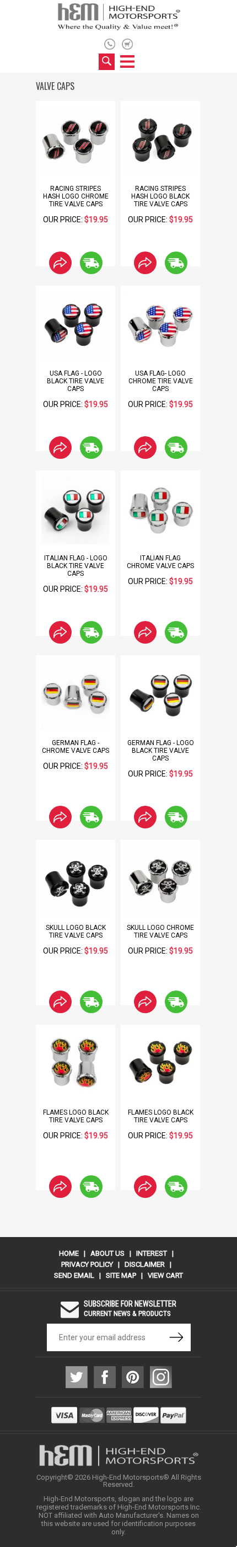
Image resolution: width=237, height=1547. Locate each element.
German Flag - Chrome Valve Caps (75, 746)
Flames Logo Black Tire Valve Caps (76, 1116)
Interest (151, 1253)
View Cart (165, 1275)
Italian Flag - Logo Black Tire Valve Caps (75, 565)
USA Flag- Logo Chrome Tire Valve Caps (160, 381)
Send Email (74, 1275)
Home (69, 1253)
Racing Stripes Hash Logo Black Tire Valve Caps (160, 196)
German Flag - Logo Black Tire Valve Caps (160, 750)
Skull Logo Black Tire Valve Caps (76, 931)
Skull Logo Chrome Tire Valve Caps (160, 931)
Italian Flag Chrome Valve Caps (160, 562)
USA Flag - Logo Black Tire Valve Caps (75, 381)
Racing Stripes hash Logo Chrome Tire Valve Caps (76, 196)
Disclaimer (145, 1264)
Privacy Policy (87, 1264)
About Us (107, 1253)
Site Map (121, 1275)
